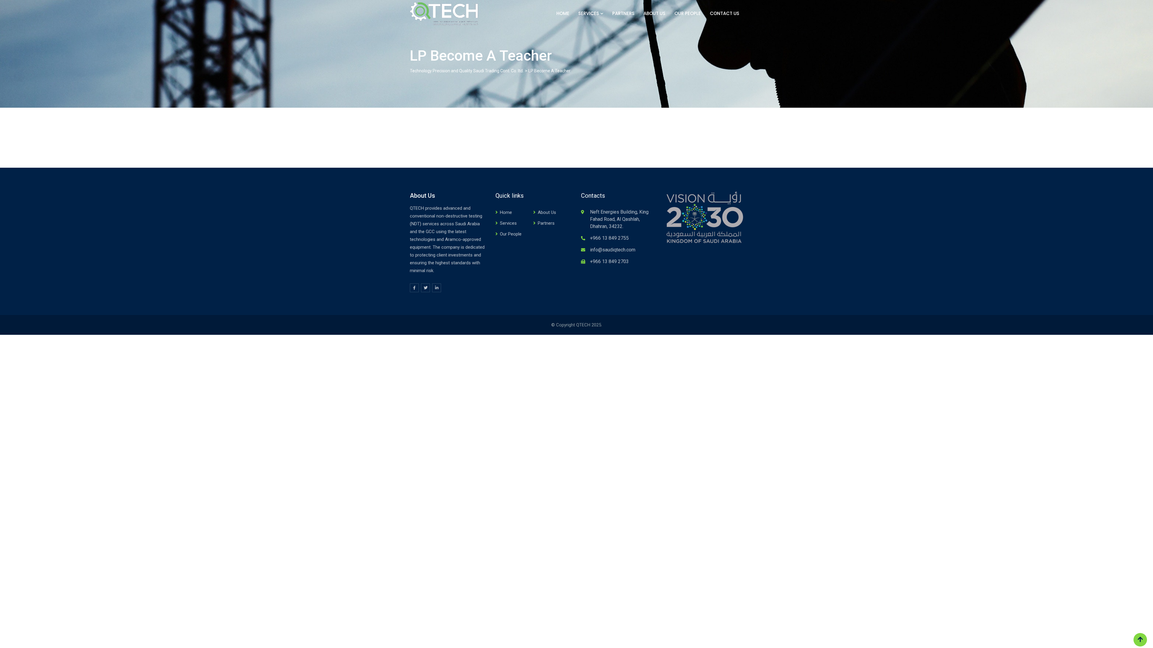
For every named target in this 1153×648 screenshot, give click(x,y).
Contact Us (724, 13)
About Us (654, 13)
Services (588, 13)
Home (562, 13)
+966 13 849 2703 (609, 261)
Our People (687, 13)
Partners (623, 13)
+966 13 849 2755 (609, 238)
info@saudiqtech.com (612, 250)
